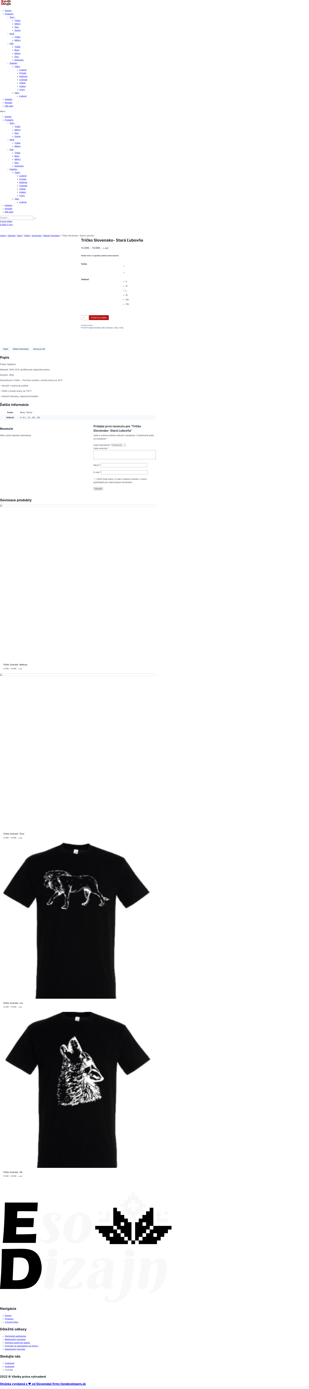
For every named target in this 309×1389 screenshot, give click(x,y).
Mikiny (17, 24)
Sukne (17, 30)
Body (16, 50)
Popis (5, 349)
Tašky (17, 66)
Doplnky (13, 63)
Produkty (9, 14)
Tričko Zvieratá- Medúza (15, 664)
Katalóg (8, 99)
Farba (84, 264)
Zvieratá (23, 79)
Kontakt (8, 102)
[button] (154, 111)
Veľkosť (85, 279)
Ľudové (23, 70)
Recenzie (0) (39, 349)
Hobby (22, 86)
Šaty (16, 27)
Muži (12, 34)
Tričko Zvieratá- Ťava (13, 834)
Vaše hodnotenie (102, 445)
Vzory (22, 89)
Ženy (12, 17)
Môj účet (9, 106)
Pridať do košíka (99, 317)
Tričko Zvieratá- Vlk (12, 1172)
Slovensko (109, 328)
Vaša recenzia (101, 448)
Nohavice (19, 60)
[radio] (141, 266)
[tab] (5, 349)
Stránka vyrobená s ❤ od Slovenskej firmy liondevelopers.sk (43, 1384)
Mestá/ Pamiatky (95, 328)
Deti (12, 43)
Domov (8, 10)
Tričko (121, 328)
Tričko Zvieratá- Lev (13, 1003)
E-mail (97, 472)
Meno (97, 465)
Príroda (22, 73)
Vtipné (22, 83)
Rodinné (23, 76)
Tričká (17, 20)
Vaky (16, 93)
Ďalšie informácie (21, 349)
